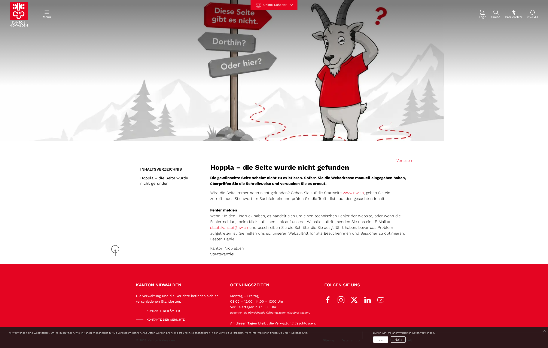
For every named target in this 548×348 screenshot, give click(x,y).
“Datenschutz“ (298, 332)
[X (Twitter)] (354, 299)
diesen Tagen (246, 323)
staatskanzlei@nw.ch (229, 227)
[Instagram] (341, 299)
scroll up (116, 250)
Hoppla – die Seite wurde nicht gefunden (164, 181)
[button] (47, 14)
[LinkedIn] (367, 299)
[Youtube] (380, 299)
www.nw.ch (353, 192)
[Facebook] (327, 299)
